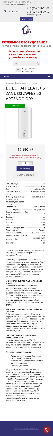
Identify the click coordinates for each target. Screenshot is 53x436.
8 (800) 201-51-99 (39, 8)
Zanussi (34, 83)
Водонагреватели (22, 83)
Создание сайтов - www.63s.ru (26, 428)
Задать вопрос (25, 174)
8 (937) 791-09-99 (39, 11)
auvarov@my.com (14, 11)
